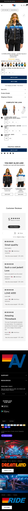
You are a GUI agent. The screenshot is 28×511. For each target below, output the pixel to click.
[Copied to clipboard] (13, 153)
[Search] (21, 5)
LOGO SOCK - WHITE (15, 134)
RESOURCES (6, 380)
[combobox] (19, 237)
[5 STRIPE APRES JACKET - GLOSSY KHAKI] (24, 64)
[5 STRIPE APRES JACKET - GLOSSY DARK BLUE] (16, 64)
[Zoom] (24, 15)
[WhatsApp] (11, 153)
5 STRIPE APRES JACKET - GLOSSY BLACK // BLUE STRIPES (15, 118)
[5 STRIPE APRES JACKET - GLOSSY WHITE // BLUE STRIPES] (13, 64)
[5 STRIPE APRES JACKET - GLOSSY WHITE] (5, 64)
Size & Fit (3, 89)
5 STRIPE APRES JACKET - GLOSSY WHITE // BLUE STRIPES (20, 189)
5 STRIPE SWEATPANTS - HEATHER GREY (15, 126)
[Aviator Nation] (14, 457)
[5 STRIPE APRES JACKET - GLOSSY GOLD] (10, 64)
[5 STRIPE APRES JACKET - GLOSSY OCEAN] (22, 64)
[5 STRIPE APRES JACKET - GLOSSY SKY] (19, 64)
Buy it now (14, 81)
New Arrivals (14, 10)
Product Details (5, 93)
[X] (5, 153)
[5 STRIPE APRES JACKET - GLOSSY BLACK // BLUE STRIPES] (8, 64)
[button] (8, 470)
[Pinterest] (8, 153)
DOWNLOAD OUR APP (7, 401)
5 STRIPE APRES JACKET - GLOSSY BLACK (7, 189)
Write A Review (14, 226)
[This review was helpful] (19, 256)
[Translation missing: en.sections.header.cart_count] (26, 5)
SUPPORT (4, 375)
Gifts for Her (5, 10)
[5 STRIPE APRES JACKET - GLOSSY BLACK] (2, 64)
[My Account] (24, 5)
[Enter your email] (25, 394)
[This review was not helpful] (21, 256)
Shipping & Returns (6, 97)
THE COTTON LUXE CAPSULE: (14, 1)
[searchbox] (8, 233)
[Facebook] (2, 153)
